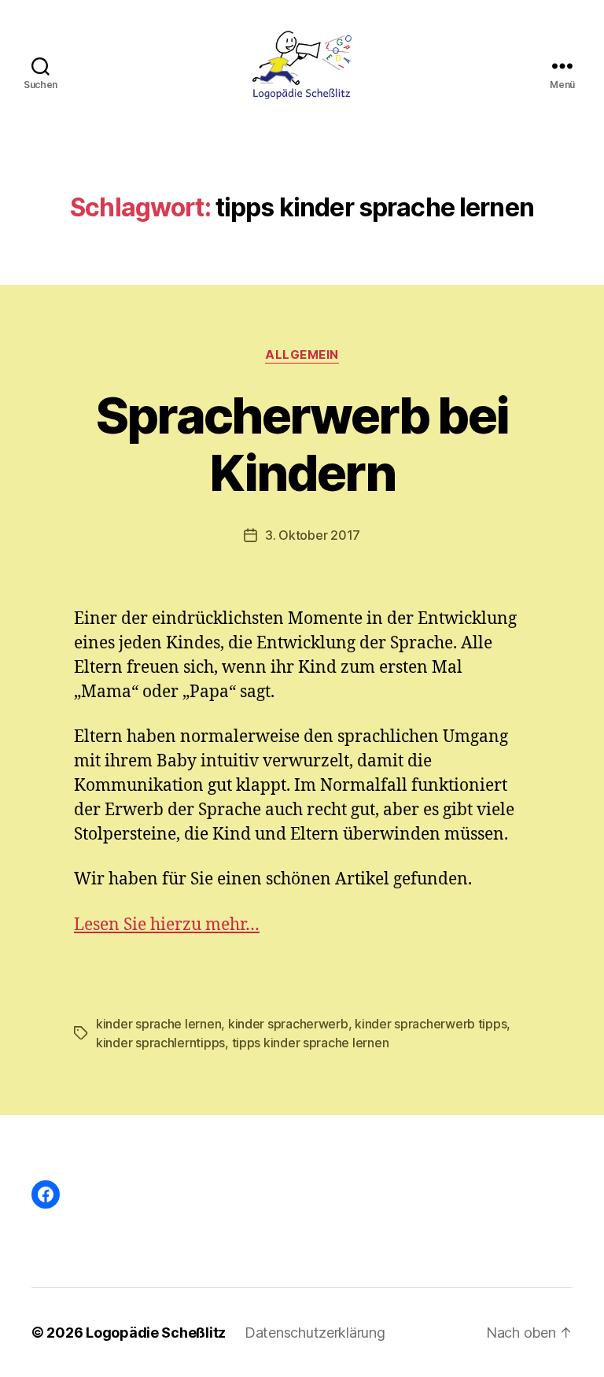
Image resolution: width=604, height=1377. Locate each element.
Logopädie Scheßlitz (156, 1332)
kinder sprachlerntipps (160, 1042)
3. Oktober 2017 (312, 535)
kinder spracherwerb (288, 1024)
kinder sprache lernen (158, 1024)
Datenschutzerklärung (315, 1332)
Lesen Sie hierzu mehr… (167, 925)
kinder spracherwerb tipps (430, 1024)
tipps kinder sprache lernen (310, 1042)
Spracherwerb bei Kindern (302, 444)
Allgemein (302, 355)
